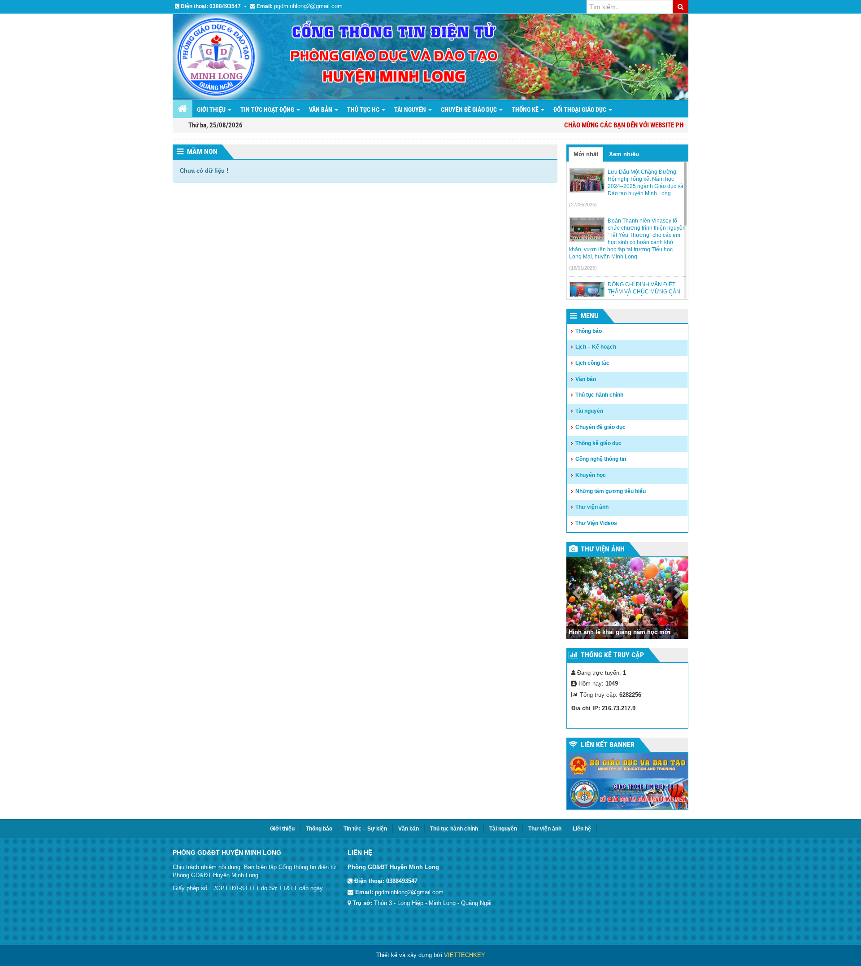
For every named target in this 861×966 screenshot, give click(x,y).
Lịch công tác (592, 363)
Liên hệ (582, 829)
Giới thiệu (212, 109)
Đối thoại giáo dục (580, 109)
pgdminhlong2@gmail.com (308, 6)
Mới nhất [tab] (586, 154)
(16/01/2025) (583, 268)
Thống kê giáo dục (598, 443)
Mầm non (202, 151)
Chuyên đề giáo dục (469, 109)
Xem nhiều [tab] (624, 154)
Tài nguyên (410, 109)
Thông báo (588, 331)
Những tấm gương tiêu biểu (610, 491)
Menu (589, 315)
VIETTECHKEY (464, 955)
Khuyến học (590, 475)
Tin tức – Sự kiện (365, 829)
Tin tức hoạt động (268, 109)
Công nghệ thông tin (600, 459)
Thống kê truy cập (612, 655)
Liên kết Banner (608, 744)
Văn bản (321, 109)
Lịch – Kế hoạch (595, 347)
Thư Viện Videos (596, 523)
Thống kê (526, 109)
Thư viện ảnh (592, 507)
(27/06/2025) (583, 204)
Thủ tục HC (364, 109)
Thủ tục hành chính (599, 395)
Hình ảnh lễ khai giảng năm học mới (619, 632)
